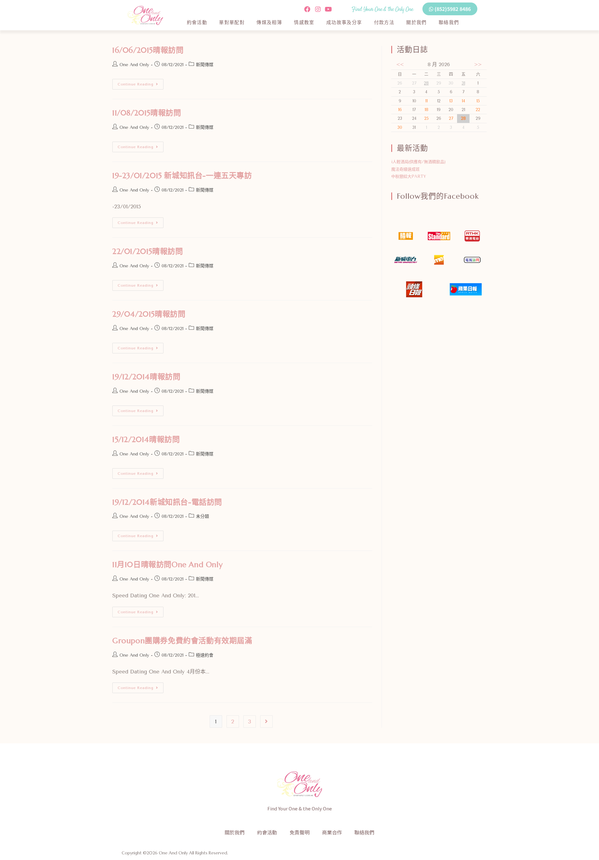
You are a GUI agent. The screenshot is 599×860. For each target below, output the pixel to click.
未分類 (202, 516)
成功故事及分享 (344, 22)
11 (426, 101)
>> (478, 64)
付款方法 (384, 22)
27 (451, 118)
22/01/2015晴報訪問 (147, 251)
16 (400, 109)
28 (426, 83)
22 (478, 109)
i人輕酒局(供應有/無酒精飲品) (418, 161)
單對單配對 (232, 22)
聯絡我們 (449, 22)
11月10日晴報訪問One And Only (167, 564)
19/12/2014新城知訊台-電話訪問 (167, 502)
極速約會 (204, 655)
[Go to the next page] (266, 721)
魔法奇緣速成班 (405, 169)
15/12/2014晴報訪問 (146, 439)
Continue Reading (140, 82)
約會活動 (197, 22)
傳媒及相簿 (269, 22)
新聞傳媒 (204, 64)
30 (399, 127)
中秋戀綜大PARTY (408, 176)
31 (463, 83)
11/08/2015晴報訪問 (146, 113)
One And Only (134, 64)
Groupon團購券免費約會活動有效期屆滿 (182, 640)
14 (463, 101)
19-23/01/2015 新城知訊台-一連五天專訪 (182, 175)
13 (451, 101)
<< (400, 64)
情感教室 (304, 22)
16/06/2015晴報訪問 (147, 50)
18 (426, 109)
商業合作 (332, 832)
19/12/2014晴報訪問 (146, 376)
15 (478, 101)
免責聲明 (299, 832)
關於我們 (416, 22)
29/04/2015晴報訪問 (148, 314)
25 (426, 118)
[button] (449, 8)
